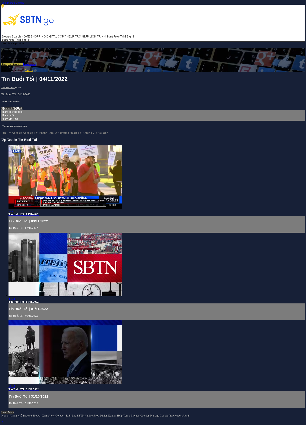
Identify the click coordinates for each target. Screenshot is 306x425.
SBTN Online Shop (88, 415)
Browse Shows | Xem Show (39, 415)
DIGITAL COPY (56, 36)
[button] (3, 33)
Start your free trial (12, 64)
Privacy (135, 415)
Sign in (131, 36)
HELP (70, 36)
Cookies (145, 415)
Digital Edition (108, 415)
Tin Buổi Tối (8, 87)
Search (16, 36)
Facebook (7, 108)
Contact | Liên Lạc (65, 415)
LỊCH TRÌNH (98, 36)
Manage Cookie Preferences (166, 415)
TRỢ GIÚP (82, 36)
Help (120, 415)
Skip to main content (12, 2)
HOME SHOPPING (33, 36)
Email (19, 108)
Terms (127, 415)
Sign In (26, 39)
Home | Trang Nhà (11, 415)
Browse (6, 36)
